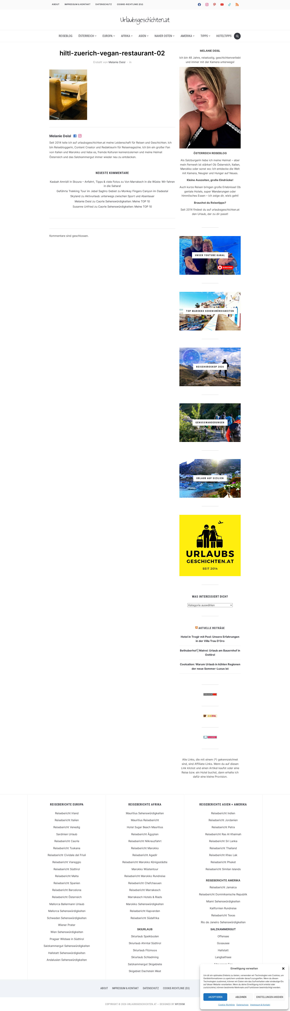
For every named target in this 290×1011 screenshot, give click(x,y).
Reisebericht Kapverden (145, 911)
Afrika (125, 36)
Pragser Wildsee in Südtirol (67, 939)
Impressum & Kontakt (260, 1004)
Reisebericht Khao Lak (223, 855)
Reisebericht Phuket (223, 862)
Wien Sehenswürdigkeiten (67, 932)
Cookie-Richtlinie (226, 1004)
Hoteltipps (223, 36)
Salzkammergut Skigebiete (145, 964)
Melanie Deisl (117, 62)
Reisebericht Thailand (223, 848)
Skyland (75, 196)
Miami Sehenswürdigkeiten (223, 901)
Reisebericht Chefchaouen (144, 883)
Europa (107, 36)
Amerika (186, 36)
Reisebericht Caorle (66, 841)
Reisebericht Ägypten (144, 834)
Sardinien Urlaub (66, 834)
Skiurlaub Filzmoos (145, 950)
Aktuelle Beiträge (212, 628)
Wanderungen (220, 191)
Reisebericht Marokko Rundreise (144, 876)
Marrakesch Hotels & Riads (145, 897)
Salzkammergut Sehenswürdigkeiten (67, 946)
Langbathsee (223, 957)
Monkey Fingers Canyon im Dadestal (145, 191)
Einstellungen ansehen (269, 997)
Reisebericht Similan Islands (223, 869)
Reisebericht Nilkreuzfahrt (144, 841)
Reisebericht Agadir (144, 855)
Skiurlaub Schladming (145, 957)
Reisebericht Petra (223, 827)
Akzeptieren (215, 997)
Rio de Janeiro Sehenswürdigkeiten (223, 922)
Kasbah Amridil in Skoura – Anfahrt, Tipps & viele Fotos (85, 181)
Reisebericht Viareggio (66, 862)
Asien (142, 36)
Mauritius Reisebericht (145, 820)
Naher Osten (163, 36)
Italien (235, 164)
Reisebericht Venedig (66, 827)
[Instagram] (80, 136)
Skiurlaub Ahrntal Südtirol (145, 943)
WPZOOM (180, 1004)
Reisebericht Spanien (67, 883)
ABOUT (56, 4)
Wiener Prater (66, 925)
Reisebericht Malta (67, 876)
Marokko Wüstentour (145, 869)
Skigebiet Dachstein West (145, 971)
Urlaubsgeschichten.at (145, 19)
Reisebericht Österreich (67, 897)
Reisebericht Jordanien (223, 820)
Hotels (198, 191)
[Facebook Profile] (75, 136)
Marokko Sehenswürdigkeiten (145, 904)
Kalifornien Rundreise (223, 908)
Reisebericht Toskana (66, 848)
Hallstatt (223, 950)
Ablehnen (240, 997)
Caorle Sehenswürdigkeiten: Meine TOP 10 (123, 201)
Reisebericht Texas (223, 915)
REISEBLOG (65, 36)
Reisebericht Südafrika (145, 918)
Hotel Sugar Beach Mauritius (145, 827)
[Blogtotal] (210, 716)
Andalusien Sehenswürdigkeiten (67, 959)
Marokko (186, 168)
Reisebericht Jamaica (223, 887)
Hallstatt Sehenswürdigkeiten (66, 953)
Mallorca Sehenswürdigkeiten (66, 911)
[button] (283, 968)
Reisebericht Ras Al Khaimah (223, 834)
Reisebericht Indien (223, 813)
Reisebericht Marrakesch (144, 890)
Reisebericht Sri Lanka (223, 841)
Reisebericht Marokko (145, 848)
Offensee (223, 936)
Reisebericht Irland (67, 813)
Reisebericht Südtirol (67, 869)
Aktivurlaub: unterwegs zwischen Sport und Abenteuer (119, 196)
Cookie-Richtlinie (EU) (130, 4)
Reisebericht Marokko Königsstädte (144, 862)
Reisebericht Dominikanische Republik (223, 894)
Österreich (86, 36)
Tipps (204, 36)
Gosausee (223, 943)
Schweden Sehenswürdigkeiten (66, 918)
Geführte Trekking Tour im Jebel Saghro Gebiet (87, 191)
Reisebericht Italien (67, 820)
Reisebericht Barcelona (66, 890)
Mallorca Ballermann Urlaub (66, 904)
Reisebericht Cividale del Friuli (67, 855)
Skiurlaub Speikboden (145, 936)
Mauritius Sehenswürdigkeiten (145, 813)
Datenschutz (242, 1004)
